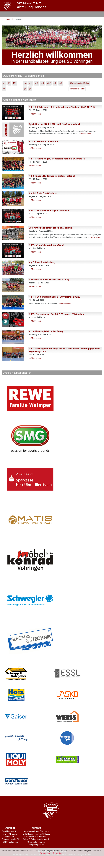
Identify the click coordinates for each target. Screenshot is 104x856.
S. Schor (32, 839)
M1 (4, 83)
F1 (9, 83)
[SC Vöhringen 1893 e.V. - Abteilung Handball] (7, 5)
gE (25, 89)
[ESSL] (77, 673)
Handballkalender (77, 89)
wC (36, 83)
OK (102, 853)
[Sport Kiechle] (77, 759)
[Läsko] (77, 694)
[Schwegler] (52, 600)
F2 (4, 89)
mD (54, 83)
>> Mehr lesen (35, 114)
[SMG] (52, 439)
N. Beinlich (41, 836)
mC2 (49, 83)
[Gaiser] (26, 716)
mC (42, 83)
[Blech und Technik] (52, 641)
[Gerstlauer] (26, 781)
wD (60, 83)
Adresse (10, 827)
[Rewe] (52, 398)
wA (25, 83)
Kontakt (36, 827)
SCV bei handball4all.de (79, 83)
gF (30, 89)
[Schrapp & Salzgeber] (26, 673)
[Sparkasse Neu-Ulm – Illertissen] (52, 479)
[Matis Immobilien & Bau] (52, 520)
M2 (14, 83)
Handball (9, 19)
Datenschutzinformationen (52, 853)
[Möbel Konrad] (52, 560)
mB (30, 83)
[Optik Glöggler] (77, 738)
